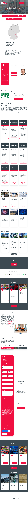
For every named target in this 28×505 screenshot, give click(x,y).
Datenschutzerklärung (4, 426)
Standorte (16, 16)
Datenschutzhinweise (20, 403)
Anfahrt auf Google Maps (4, 248)
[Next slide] (26, 274)
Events (24, 16)
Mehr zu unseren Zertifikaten (18, 98)
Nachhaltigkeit (14, 254)
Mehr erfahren (5, 206)
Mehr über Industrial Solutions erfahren (23, 139)
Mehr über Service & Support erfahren (23, 183)
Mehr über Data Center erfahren (5, 139)
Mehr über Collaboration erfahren (5, 183)
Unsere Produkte (11, 16)
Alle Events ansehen (14, 467)
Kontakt (8, 18)
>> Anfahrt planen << (5, 79)
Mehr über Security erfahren (14, 183)
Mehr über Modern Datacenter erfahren (14, 162)
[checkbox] (7, 360)
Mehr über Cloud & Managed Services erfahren (14, 139)
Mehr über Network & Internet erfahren (4, 162)
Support (20, 18)
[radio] (7, 359)
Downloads (12, 18)
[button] (14, 12)
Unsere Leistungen (5, 16)
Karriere (21, 16)
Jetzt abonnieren (14, 264)
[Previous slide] (1, 274)
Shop (16, 18)
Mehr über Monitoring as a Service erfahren (23, 162)
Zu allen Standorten (14, 75)
